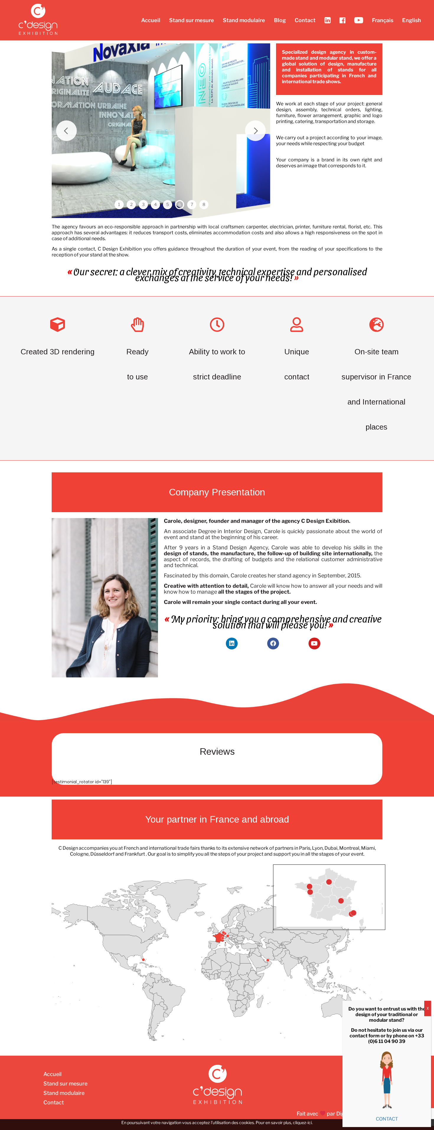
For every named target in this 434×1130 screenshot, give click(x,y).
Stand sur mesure (191, 20)
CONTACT (387, 1119)
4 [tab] (155, 204)
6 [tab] (179, 204)
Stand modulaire (244, 20)
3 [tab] (143, 204)
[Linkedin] (232, 643)
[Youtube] (314, 643)
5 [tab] (167, 204)
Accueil (150, 20)
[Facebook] (273, 643)
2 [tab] (131, 204)
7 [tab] (192, 204)
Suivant (255, 130)
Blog (280, 20)
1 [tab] (119, 204)
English (411, 20)
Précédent (66, 130)
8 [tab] (204, 204)
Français (382, 20)
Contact (305, 20)
